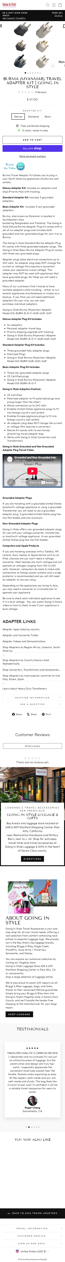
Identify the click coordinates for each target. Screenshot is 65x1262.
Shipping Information (32, 697)
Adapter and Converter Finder (21, 635)
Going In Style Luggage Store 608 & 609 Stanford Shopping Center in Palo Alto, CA (30, 967)
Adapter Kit (32, 110)
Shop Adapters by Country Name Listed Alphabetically (26, 661)
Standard (33, 116)
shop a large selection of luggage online (29, 976)
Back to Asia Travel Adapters (34, 1213)
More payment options (32, 156)
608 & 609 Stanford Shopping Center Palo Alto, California (32, 829)
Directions (32, 859)
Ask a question (32, 704)
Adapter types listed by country (21, 629)
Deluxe (18, 116)
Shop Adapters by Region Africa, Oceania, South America (31, 649)
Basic (48, 116)
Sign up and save (31, 1243)
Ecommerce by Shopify (36, 1259)
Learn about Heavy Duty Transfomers (25, 688)
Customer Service (32, 1236)
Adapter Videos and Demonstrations (24, 641)
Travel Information (32, 1228)
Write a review (32, 745)
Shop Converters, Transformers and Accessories (31, 669)
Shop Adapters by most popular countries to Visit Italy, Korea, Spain (31, 677)
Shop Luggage (19, 1014)
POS (20, 1259)
